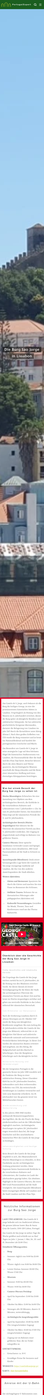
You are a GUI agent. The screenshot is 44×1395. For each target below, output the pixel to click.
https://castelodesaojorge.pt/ (26, 1366)
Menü (40, 4)
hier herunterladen (19, 1371)
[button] (35, 4)
